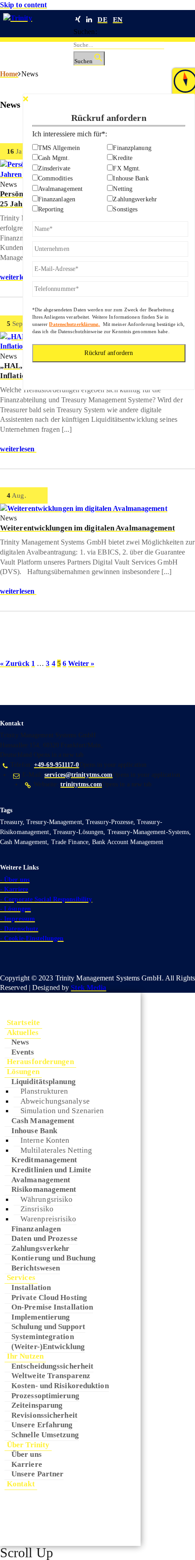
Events (22, 1051)
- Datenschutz (19, 928)
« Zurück (14, 663)
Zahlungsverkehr (40, 1248)
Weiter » (81, 663)
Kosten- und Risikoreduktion (60, 1385)
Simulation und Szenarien (62, 1110)
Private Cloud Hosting (49, 1297)
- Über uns (14, 879)
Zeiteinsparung (37, 1405)
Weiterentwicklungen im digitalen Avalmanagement (87, 528)
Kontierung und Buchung (53, 1257)
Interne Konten (44, 1140)
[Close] (25, 99)
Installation (31, 1287)
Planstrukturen (44, 1090)
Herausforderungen (40, 1061)
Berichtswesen (35, 1267)
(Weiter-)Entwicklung (48, 1346)
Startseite (23, 1022)
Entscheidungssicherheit (52, 1365)
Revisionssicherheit (44, 1415)
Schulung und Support (48, 1326)
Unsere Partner (37, 1473)
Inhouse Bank (34, 1130)
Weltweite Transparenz (50, 1375)
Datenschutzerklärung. (74, 324)
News (20, 1041)
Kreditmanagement (44, 1159)
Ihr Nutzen (25, 1355)
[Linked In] (89, 19)
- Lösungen (15, 908)
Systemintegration (42, 1336)
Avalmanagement (40, 1179)
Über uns (26, 1454)
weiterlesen (18, 277)
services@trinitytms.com (78, 774)
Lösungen (23, 1071)
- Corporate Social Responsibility (46, 899)
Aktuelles (23, 1032)
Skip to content (23, 5)
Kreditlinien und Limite (51, 1169)
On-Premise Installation (52, 1306)
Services (21, 1277)
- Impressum (17, 918)
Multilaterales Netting (56, 1150)
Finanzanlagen (36, 1228)
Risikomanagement (44, 1189)
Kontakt (21, 1483)
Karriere (26, 1464)
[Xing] (78, 19)
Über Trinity (28, 1444)
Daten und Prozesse (44, 1238)
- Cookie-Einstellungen (31, 938)
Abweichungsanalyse (55, 1100)
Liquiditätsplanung (43, 1081)
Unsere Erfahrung (42, 1424)
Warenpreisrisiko (48, 1218)
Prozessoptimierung (45, 1395)
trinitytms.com (81, 784)
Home (9, 74)
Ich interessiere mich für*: (69, 134)
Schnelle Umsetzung (45, 1434)
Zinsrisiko (37, 1208)
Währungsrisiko (46, 1199)
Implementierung (40, 1316)
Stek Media (88, 987)
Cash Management (43, 1120)
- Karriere (14, 889)
